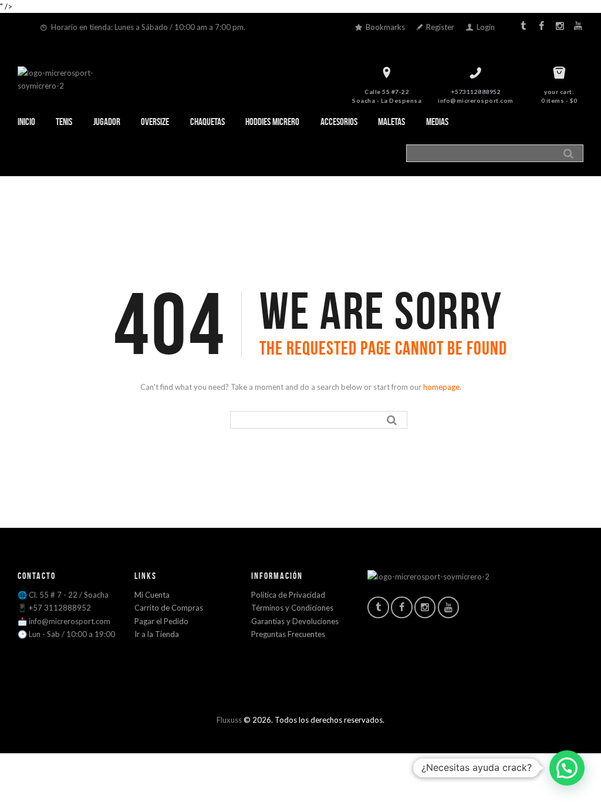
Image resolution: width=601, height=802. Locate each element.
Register (440, 27)
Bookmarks (385, 27)
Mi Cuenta (152, 594)
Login (486, 27)
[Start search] (570, 153)
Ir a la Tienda (156, 634)
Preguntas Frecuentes (288, 634)
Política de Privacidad (288, 594)
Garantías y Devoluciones (295, 621)
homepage (441, 387)
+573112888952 (476, 91)
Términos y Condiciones (292, 607)
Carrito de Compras (168, 607)
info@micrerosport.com (476, 100)
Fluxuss (229, 720)
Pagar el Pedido (161, 621)
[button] (567, 768)
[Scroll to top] (302, 732)
